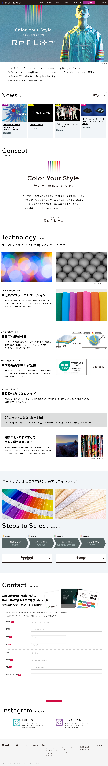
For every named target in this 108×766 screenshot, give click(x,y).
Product (35, 558)
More (99, 95)
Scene (90, 558)
